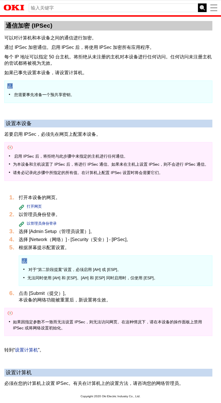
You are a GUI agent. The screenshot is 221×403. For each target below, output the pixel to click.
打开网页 (34, 206)
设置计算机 (26, 349)
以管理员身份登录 (42, 223)
